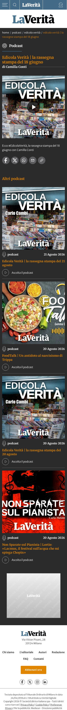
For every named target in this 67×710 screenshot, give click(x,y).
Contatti (39, 658)
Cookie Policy (42, 704)
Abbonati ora (33, 669)
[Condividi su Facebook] (6, 160)
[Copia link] (41, 160)
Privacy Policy (27, 704)
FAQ (25, 658)
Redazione (58, 652)
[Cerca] (15, 5)
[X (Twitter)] (30, 682)
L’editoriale (26, 652)
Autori (42, 652)
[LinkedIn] (45, 682)
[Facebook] (22, 682)
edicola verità (32, 32)
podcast (16, 32)
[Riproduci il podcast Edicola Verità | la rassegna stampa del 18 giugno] (33, 107)
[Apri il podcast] (5, 272)
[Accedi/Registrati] (61, 5)
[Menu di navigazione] (5, 5)
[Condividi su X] (15, 160)
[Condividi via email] (32, 160)
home (5, 32)
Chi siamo (8, 652)
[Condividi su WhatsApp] (24, 160)
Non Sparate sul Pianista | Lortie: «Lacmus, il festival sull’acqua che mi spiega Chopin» (30, 548)
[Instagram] (37, 682)
